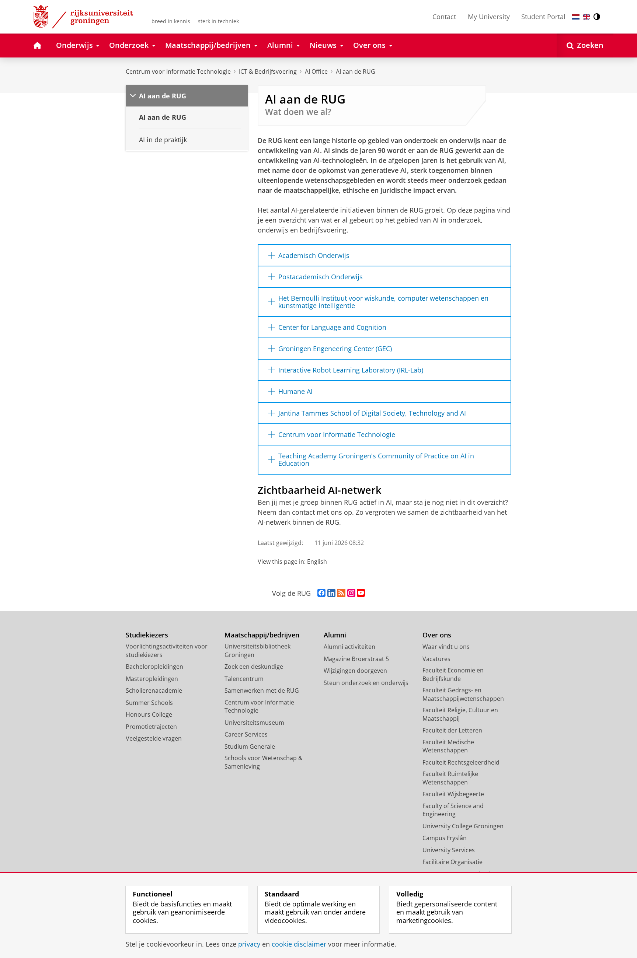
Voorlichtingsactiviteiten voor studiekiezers (167, 650)
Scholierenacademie (154, 690)
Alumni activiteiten (349, 647)
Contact (444, 16)
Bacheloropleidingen (154, 666)
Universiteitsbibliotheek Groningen (257, 650)
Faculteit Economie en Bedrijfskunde (453, 674)
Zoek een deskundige (253, 666)
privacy (249, 944)
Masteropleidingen (152, 679)
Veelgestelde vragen (154, 738)
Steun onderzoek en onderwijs (366, 683)
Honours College (149, 714)
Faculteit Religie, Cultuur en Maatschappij (460, 714)
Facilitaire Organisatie (452, 862)
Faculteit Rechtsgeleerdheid (460, 762)
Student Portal (543, 16)
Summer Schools (149, 703)
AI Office (316, 71)
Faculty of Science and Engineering (453, 810)
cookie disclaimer (299, 944)
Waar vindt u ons (446, 647)
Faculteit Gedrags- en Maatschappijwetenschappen (463, 694)
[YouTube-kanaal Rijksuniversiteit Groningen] (361, 593)
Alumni (335, 635)
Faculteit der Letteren (452, 730)
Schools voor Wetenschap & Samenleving (263, 762)
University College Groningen (463, 826)
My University (489, 16)
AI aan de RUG (355, 71)
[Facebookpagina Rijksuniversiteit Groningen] (321, 593)
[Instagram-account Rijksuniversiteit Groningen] (351, 593)
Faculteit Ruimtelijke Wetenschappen (450, 778)
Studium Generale (249, 746)
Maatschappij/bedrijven (261, 635)
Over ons (436, 635)
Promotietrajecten (151, 727)
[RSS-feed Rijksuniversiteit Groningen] (341, 593)
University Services (448, 850)
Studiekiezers (147, 635)
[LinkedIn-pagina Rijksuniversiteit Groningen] (331, 593)
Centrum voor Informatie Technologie (178, 71)
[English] (586, 17)
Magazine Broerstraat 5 (356, 659)
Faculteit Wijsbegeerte (453, 794)
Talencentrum (244, 679)
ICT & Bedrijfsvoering (268, 71)
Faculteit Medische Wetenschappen (448, 746)
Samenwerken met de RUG (261, 690)
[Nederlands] (575, 17)
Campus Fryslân (444, 838)
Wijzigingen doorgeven (355, 671)
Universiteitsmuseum (254, 722)
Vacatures (436, 659)
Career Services (246, 734)
